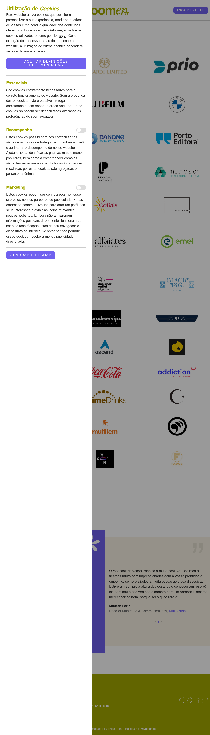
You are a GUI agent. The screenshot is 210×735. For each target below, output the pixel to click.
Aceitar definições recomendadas (46, 63)
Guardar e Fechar (31, 255)
